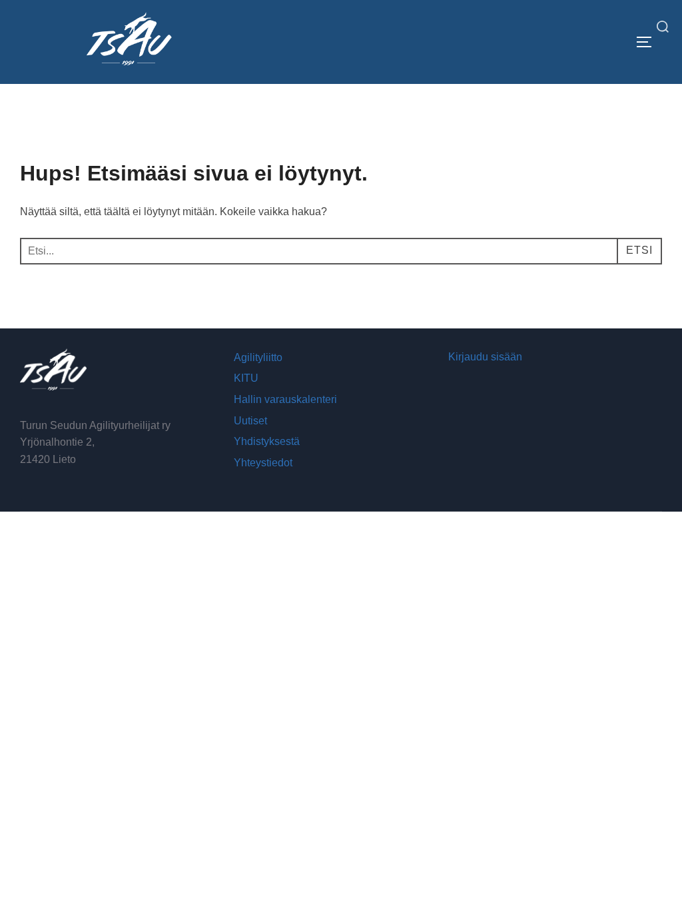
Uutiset (250, 420)
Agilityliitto (258, 357)
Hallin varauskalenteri (285, 399)
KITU (246, 378)
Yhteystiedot (263, 462)
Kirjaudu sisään (485, 356)
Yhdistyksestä (267, 441)
